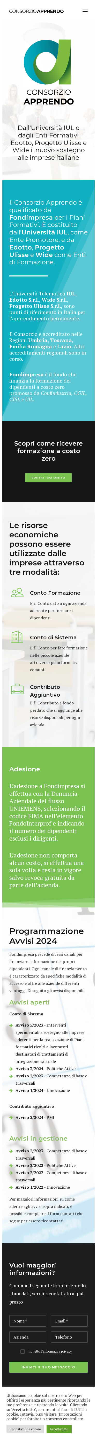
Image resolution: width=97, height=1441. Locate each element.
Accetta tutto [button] (59, 1429)
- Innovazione (43, 1090)
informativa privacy (57, 1351)
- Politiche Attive (46, 1068)
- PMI (35, 1117)
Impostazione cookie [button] (25, 1429)
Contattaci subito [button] (48, 477)
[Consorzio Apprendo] (36, 11)
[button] (85, 11)
